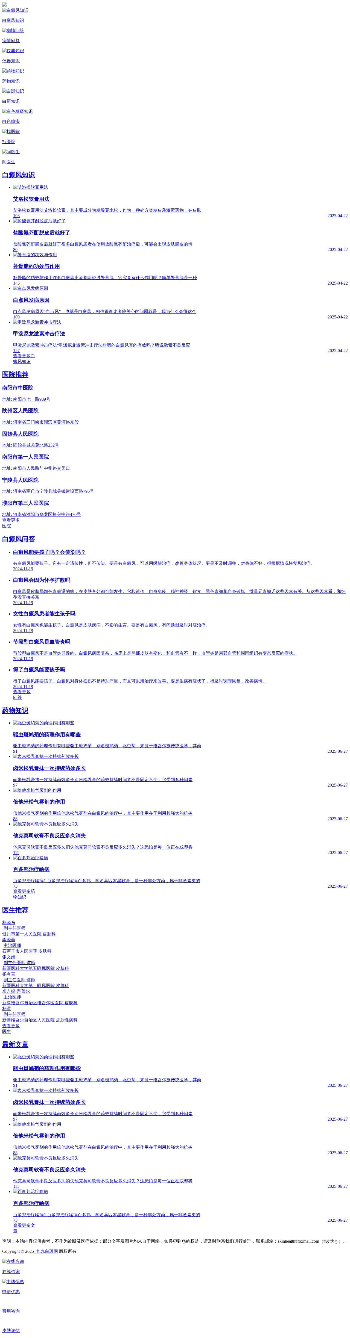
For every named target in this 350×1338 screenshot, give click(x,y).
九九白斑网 (46, 1251)
